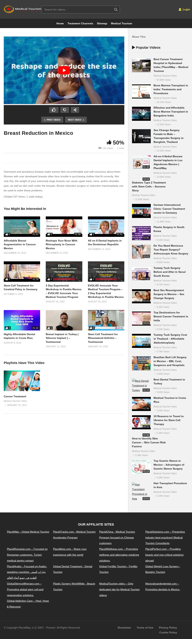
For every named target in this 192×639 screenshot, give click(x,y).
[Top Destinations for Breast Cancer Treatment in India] (141, 319)
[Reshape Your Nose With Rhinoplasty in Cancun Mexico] (64, 226)
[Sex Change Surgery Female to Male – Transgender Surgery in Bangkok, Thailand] (141, 136)
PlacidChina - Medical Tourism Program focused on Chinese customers (117, 537)
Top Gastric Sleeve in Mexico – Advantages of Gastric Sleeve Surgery (169, 464)
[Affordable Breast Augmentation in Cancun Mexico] (22, 226)
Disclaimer (124, 627)
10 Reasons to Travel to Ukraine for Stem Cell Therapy (169, 420)
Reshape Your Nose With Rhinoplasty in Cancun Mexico (61, 244)
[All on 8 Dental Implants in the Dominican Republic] (106, 226)
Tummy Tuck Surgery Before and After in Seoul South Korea (170, 271)
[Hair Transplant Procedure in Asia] (141, 491)
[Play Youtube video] (64, 70)
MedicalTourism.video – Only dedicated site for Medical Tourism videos (119, 589)
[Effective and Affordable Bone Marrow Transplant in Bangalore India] (141, 114)
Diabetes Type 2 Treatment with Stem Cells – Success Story (149, 186)
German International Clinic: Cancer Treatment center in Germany (169, 208)
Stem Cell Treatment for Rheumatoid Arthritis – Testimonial (103, 338)
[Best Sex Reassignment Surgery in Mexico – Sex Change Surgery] (141, 296)
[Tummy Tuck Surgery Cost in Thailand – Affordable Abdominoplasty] (141, 341)
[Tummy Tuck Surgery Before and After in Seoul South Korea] (141, 274)
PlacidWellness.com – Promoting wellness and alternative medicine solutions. (119, 554)
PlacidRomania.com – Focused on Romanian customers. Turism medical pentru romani (27, 554)
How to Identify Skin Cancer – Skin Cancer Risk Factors (149, 442)
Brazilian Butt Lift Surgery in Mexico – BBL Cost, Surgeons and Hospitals (170, 361)
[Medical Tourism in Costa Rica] (141, 404)
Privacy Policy (168, 627)
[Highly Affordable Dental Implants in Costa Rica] (22, 320)
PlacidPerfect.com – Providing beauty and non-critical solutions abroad (164, 554)
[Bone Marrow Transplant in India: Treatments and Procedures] (141, 91)
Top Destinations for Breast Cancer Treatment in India (171, 316)
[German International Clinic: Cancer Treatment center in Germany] (141, 211)
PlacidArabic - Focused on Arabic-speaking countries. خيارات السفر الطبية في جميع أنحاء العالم (27, 572)
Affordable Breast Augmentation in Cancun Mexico (20, 244)
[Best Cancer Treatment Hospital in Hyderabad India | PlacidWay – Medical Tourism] (141, 65)
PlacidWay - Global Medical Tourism (28, 531)
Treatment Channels (80, 23)
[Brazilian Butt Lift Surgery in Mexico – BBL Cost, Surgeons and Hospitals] (141, 363)
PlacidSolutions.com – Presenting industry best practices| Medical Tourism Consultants (165, 537)
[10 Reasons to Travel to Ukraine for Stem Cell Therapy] (141, 422)
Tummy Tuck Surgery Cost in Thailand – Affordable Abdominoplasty (170, 338)
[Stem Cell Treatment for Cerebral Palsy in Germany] (22, 271)
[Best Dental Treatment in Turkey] (141, 386)
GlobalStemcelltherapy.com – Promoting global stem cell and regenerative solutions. (25, 589)
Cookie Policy (168, 632)
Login (186, 9)
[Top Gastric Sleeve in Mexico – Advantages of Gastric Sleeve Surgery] (141, 467)
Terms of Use (145, 627)
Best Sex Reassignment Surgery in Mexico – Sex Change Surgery (169, 294)
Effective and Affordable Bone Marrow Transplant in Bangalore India (171, 111)
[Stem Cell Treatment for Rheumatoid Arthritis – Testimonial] (106, 320)
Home (60, 23)
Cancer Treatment (15, 396)
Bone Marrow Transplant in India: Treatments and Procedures (171, 89)
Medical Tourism (121, 23)
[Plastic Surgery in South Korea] (141, 233)
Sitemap (102, 23)
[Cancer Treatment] (22, 390)
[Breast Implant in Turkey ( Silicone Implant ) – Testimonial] (64, 320)
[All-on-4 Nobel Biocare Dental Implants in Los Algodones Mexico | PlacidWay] (141, 162)
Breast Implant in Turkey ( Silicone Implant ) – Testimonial (62, 338)
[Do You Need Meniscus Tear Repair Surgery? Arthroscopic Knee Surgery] (141, 252)
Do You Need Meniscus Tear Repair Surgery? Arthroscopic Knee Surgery (171, 249)
